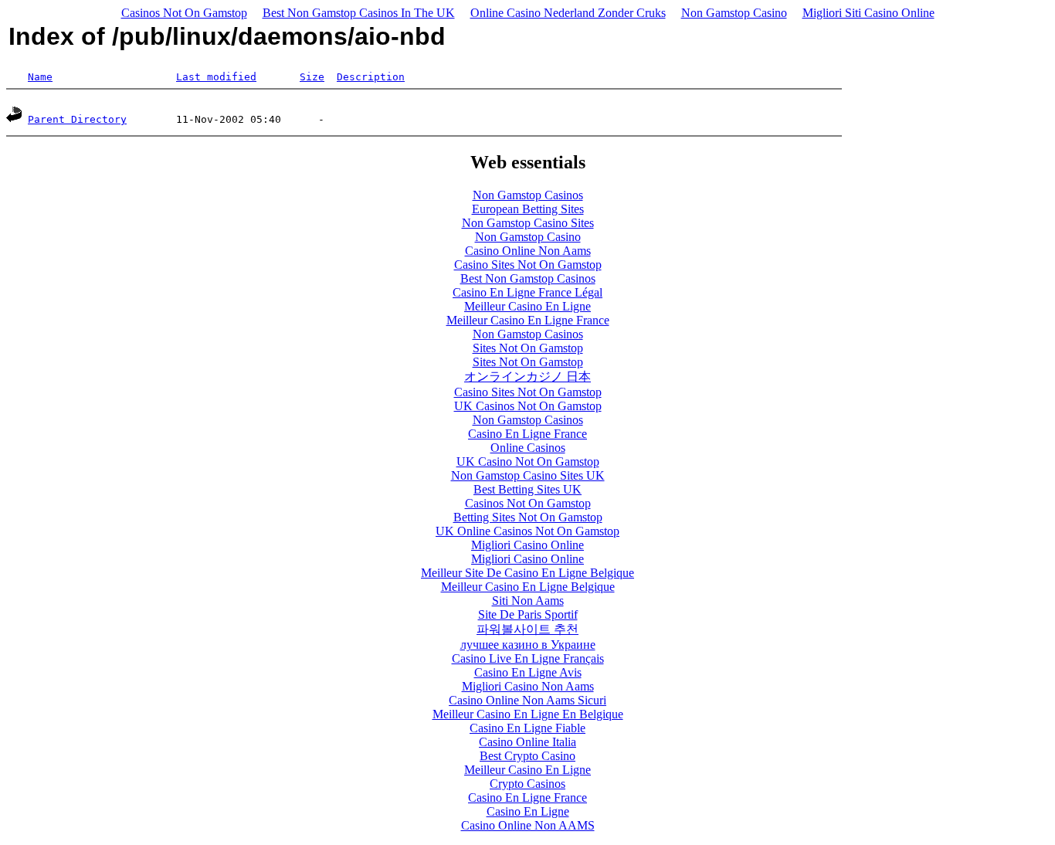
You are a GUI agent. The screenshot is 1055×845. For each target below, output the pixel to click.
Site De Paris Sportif (528, 614)
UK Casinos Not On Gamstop (528, 405)
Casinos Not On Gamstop (184, 12)
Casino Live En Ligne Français (528, 658)
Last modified (216, 77)
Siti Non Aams (528, 600)
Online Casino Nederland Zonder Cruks (568, 12)
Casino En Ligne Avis (528, 672)
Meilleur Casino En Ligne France (527, 320)
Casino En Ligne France (527, 433)
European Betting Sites (528, 208)
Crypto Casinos (527, 783)
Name (40, 77)
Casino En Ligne (528, 811)
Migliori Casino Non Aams (528, 686)
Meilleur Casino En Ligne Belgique (528, 586)
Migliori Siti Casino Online (868, 12)
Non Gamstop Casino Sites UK (528, 475)
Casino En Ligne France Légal (527, 292)
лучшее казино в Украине (527, 644)
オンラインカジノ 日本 (527, 376)
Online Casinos (527, 447)
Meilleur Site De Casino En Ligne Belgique (527, 572)
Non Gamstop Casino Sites (528, 222)
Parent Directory (77, 119)
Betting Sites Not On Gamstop (527, 517)
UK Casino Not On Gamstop (527, 461)
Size (312, 77)
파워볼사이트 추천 (527, 629)
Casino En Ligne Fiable (527, 728)
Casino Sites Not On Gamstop (528, 264)
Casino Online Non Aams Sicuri (527, 700)
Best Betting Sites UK (527, 489)
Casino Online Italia (527, 741)
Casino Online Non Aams (528, 250)
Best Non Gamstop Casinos (527, 278)
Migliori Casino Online (527, 544)
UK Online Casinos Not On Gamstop (527, 531)
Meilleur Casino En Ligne (527, 306)
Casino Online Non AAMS (528, 825)
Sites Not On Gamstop (528, 348)
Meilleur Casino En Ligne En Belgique (528, 714)
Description (371, 77)
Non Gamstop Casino (734, 12)
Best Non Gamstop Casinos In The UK (359, 12)
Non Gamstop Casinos (528, 195)
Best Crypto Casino (527, 755)
